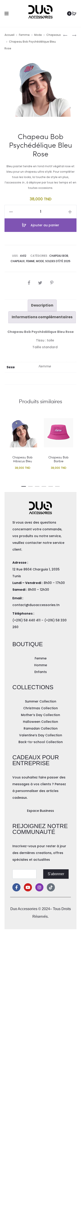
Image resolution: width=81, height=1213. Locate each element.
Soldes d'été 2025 (57, 261)
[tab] (42, 305)
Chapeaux (53, 35)
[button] (23, 485)
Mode (38, 35)
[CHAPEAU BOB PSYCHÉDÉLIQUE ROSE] (65, 35)
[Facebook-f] (16, 887)
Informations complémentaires (42, 317)
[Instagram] (39, 887)
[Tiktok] (51, 887)
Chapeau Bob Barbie (58, 459)
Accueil (9, 35)
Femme (24, 35)
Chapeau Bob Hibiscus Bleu (22, 459)
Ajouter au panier (44, 225)
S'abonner (56, 874)
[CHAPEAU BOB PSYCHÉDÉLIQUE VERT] (72, 35)
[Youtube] (28, 887)
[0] (74, 13)
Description (42, 305)
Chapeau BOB (58, 256)
